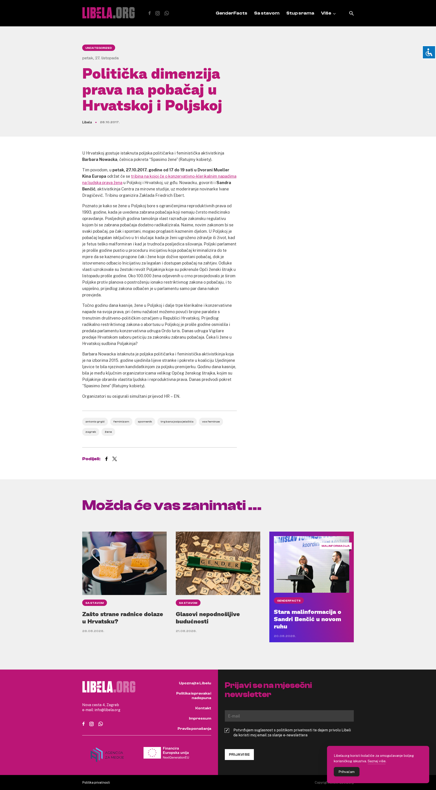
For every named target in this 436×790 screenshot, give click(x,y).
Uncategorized (98, 48)
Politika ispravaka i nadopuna (193, 695)
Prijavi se (239, 754)
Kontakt (203, 708)
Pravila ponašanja (194, 729)
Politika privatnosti (96, 782)
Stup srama (300, 13)
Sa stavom (267, 13)
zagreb (90, 431)
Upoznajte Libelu (195, 683)
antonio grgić (95, 421)
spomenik (145, 421)
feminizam (121, 421)
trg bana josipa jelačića (177, 421)
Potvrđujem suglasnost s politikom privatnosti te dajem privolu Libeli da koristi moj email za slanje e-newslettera (292, 732)
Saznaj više (377, 761)
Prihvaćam (347, 772)
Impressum (200, 718)
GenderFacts (231, 13)
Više (326, 13)
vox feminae (211, 421)
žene (108, 431)
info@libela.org (107, 710)
